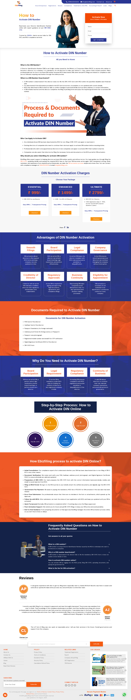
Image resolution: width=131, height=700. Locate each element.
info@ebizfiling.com (61, 165)
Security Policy (38, 660)
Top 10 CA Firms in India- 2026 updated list (114, 656)
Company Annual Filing (71, 657)
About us (109, 2)
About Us (6, 652)
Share (61, 227)
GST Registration (70, 660)
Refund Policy (30, 694)
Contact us (100, 2)
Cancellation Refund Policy (42, 663)
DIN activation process (75, 163)
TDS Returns (68, 663)
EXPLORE (96, 644)
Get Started (98, 40)
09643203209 (44, 165)
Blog (5, 663)
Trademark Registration (71, 652)
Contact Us (7, 655)
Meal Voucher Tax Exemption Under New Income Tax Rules (115, 679)
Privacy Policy (38, 652)
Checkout (34, 213)
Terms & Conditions (40, 655)
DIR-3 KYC (23, 161)
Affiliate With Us (8, 657)
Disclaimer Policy (39, 657)
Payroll (67, 655)
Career (5, 660)
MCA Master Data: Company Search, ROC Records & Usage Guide (115, 668)
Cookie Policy (51, 692)
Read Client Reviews (9, 666)
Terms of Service (42, 692)
